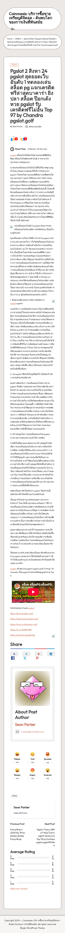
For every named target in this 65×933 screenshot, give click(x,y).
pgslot (13, 155)
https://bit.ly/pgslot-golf (21, 613)
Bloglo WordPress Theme (32, 928)
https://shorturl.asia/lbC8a (22, 635)
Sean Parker (25, 724)
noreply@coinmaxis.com (32, 731)
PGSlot (14, 65)
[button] (20, 813)
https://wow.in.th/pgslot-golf (23, 624)
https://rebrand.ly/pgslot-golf (24, 619)
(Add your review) (19, 888)
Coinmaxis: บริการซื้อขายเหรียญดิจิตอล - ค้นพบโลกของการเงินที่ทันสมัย (30, 18)
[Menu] (12, 29)
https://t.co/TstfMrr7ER (21, 629)
